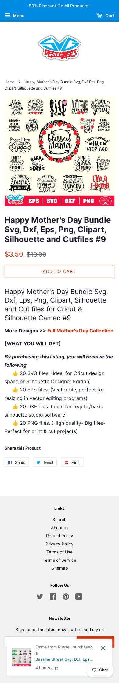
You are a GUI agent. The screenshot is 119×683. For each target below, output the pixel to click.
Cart (109, 15)
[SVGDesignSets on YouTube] (78, 597)
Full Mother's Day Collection (80, 331)
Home (10, 81)
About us (59, 527)
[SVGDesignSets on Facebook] (52, 597)
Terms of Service (59, 560)
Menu (18, 15)
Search (59, 519)
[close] (103, 648)
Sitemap (60, 568)
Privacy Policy (59, 544)
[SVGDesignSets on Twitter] (40, 597)
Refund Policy (59, 535)
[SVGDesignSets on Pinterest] (66, 597)
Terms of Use (59, 551)
